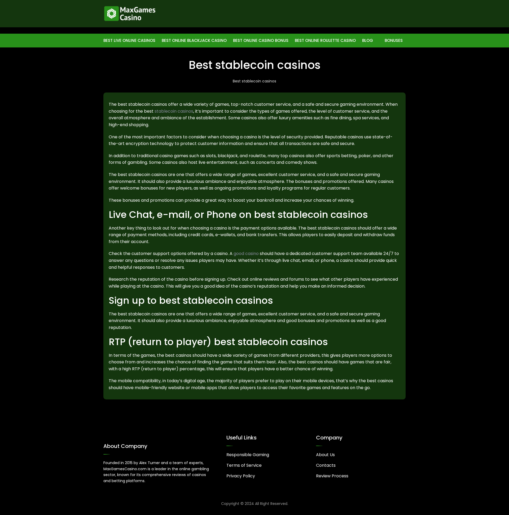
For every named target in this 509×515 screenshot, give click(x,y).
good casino (246, 253)
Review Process (332, 476)
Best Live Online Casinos (129, 40)
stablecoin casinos (174, 111)
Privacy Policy (240, 476)
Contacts (326, 465)
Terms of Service (244, 465)
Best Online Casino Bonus (260, 40)
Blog (367, 40)
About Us (325, 455)
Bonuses (394, 40)
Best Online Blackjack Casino (194, 40)
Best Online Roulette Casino (325, 40)
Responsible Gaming (247, 455)
